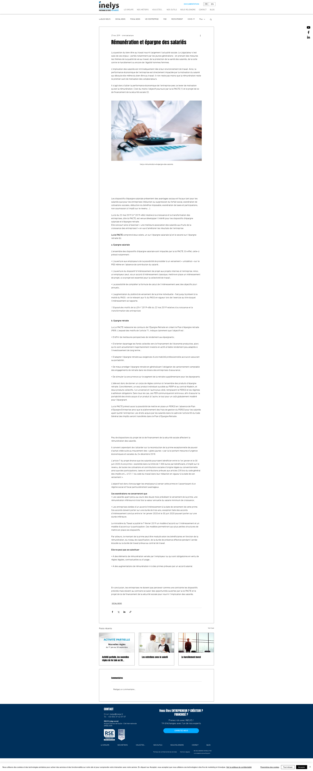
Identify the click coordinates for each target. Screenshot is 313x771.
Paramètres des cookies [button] (269, 767)
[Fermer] (310, 767)
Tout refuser (288, 767)
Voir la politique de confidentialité (239, 767)
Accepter (301, 767)
